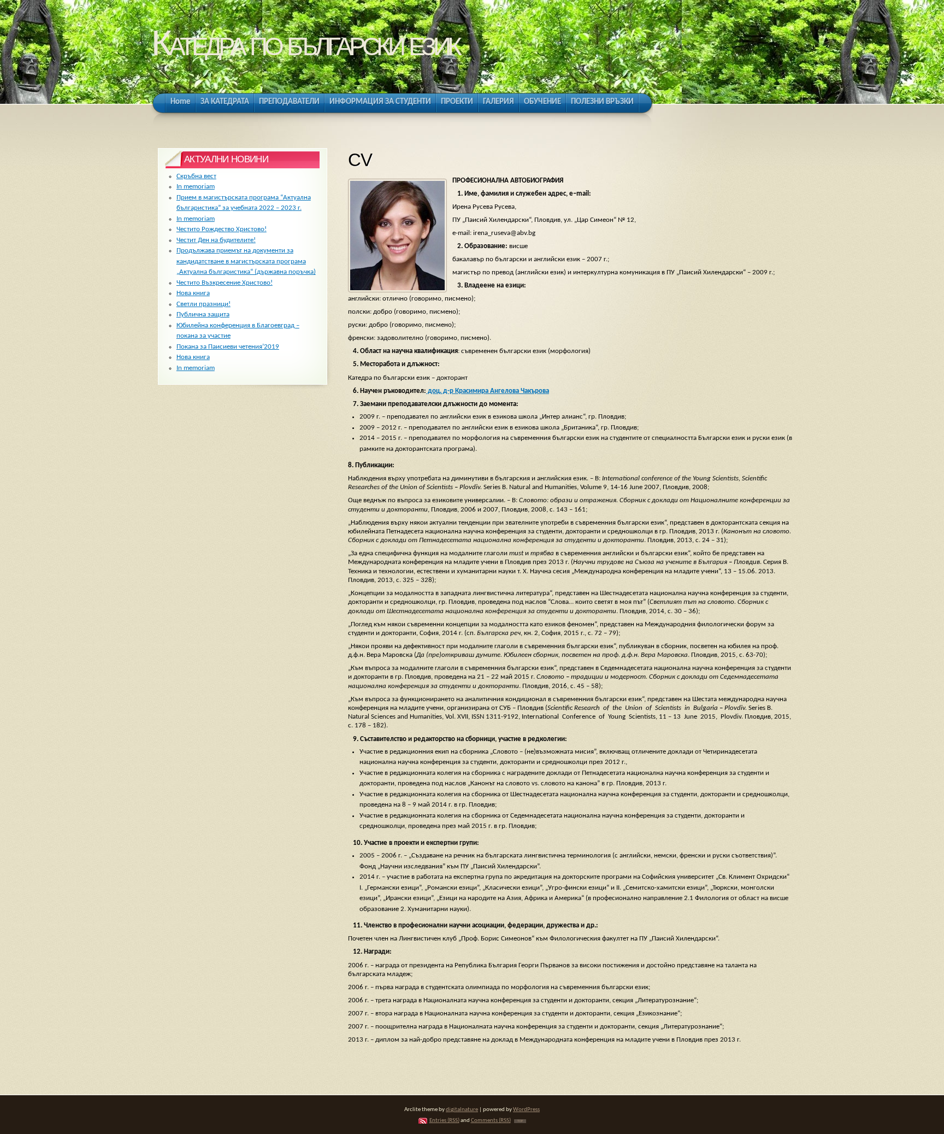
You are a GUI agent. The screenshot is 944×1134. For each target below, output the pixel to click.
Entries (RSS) (444, 1121)
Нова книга (193, 293)
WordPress (526, 1110)
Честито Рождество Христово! (221, 229)
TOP (520, 1121)
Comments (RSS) (491, 1121)
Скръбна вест (196, 176)
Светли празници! (203, 304)
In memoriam (195, 186)
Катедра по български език (305, 43)
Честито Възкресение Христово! (224, 282)
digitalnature (462, 1110)
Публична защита (202, 314)
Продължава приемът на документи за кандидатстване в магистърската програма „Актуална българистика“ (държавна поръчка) (246, 261)
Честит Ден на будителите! (216, 240)
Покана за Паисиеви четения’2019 (227, 346)
